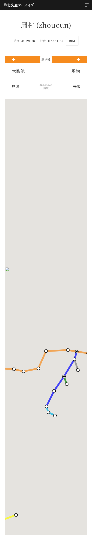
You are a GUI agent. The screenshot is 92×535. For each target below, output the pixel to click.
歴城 (15, 86)
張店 (76, 86)
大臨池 (18, 71)
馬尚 (75, 71)
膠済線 (46, 59)
